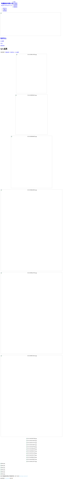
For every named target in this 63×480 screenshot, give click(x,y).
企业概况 (15, 3)
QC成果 (17, 52)
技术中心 (5, 8)
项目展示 (15, 6)
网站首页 (7, 52)
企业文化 (15, 5)
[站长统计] (11, 478)
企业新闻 (15, 4)
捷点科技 (7, 478)
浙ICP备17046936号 (23, 476)
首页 (14, 1)
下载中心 (5, 9)
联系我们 (5, 10)
